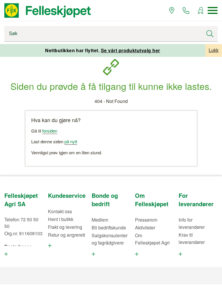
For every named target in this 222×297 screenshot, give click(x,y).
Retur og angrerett (66, 234)
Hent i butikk (60, 219)
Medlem (100, 219)
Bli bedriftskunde (109, 227)
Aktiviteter (145, 227)
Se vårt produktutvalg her (130, 50)
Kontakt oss (60, 211)
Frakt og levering (65, 227)
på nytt (70, 141)
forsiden (49, 131)
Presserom (146, 219)
